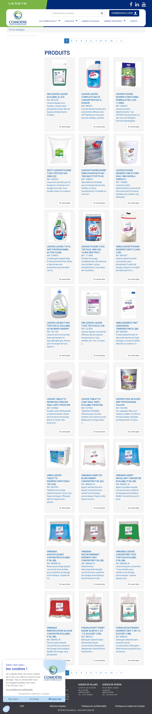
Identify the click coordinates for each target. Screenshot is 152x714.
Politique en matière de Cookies (130, 706)
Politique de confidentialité (94, 706)
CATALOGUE (69, 21)
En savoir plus (65, 127)
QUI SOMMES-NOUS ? (48, 21)
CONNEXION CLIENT (122, 13)
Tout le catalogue (16, 30)
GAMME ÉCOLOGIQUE (90, 21)
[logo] (17, 18)
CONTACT (134, 21)
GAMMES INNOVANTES (113, 21)
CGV (22, 706)
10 (111, 41)
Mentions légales (58, 706)
